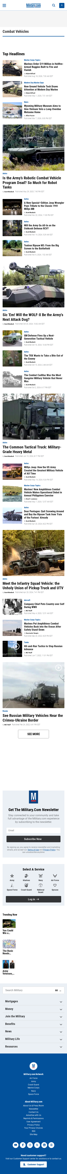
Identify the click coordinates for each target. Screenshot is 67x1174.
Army (33, 1081)
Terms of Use (33, 850)
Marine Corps (33, 1088)
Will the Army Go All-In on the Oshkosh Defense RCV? (39, 227)
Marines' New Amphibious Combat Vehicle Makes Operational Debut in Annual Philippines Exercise (43, 492)
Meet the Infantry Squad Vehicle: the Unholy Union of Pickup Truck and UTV (33, 585)
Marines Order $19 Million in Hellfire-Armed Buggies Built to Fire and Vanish (43, 67)
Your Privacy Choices (33, 1128)
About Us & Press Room (33, 1106)
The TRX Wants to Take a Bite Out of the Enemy (43, 357)
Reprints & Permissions (33, 1118)
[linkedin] (44, 1145)
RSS (33, 1131)
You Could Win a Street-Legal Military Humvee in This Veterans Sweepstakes (9, 931)
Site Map (33, 1134)
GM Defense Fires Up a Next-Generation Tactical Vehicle (39, 337)
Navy (33, 1091)
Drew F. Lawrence (31, 499)
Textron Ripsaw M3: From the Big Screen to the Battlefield (41, 247)
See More (33, 734)
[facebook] (23, 1145)
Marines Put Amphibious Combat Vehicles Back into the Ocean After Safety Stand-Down (42, 626)
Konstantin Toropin (32, 633)
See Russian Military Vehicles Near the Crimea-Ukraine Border (33, 718)
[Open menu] (4, 5)
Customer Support (35, 1164)
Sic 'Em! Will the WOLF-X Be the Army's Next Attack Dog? (33, 317)
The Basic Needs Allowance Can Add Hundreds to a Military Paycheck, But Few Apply (9, 952)
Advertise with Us (33, 1115)
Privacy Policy (49, 850)
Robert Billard (30, 73)
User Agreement (33, 1122)
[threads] (51, 1145)
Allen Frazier (30, 115)
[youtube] (16, 1145)
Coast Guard (33, 1085)
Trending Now (10, 914)
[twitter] (37, 1145)
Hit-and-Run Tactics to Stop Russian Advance (43, 648)
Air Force (33, 1078)
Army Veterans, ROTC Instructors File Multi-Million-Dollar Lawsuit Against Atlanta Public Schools (8, 972)
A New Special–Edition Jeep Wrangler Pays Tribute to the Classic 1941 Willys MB (44, 205)
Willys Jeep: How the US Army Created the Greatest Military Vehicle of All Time (43, 470)
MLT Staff (29, 611)
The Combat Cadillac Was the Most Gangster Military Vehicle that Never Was (43, 378)
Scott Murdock (9, 192)
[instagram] (30, 1145)
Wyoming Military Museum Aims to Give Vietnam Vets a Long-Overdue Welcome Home (42, 109)
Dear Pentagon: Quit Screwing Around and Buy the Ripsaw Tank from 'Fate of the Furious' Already (44, 514)
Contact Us (33, 1112)
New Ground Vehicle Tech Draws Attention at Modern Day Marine (41, 88)
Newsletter (33, 1109)
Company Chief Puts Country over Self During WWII (44, 606)
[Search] (53, 5)
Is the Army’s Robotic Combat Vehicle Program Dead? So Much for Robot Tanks (32, 183)
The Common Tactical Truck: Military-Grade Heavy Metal (32, 449)
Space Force (33, 1094)
